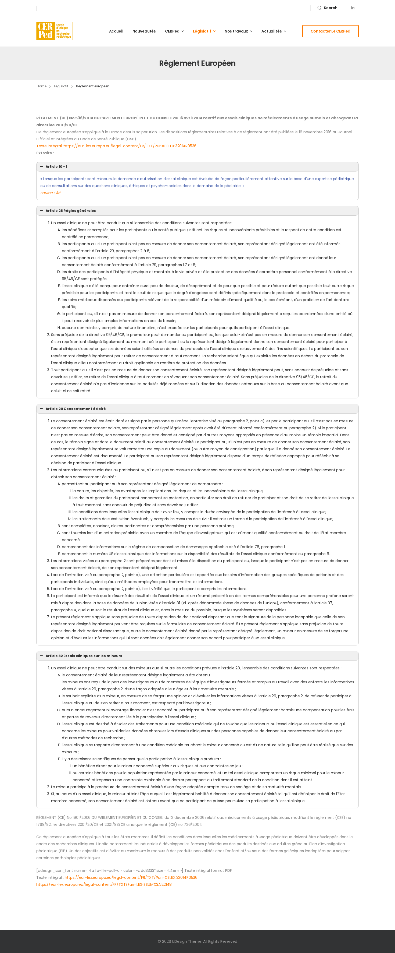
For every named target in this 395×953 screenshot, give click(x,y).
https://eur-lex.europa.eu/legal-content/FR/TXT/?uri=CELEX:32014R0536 (131, 877)
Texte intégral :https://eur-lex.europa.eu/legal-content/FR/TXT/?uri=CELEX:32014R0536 (116, 146)
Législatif (61, 86)
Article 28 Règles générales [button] (71, 210)
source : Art (50, 192)
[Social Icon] (352, 7)
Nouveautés (144, 31)
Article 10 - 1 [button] (56, 166)
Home (41, 86)
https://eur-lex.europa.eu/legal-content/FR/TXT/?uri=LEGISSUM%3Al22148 (104, 884)
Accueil (116, 31)
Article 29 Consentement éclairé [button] (76, 408)
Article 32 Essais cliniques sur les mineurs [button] (84, 656)
